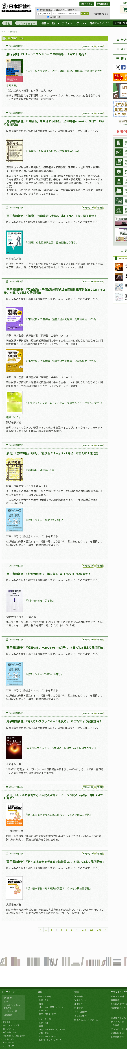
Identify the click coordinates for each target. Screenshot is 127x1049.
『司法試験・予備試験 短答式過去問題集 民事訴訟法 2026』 (61, 361)
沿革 (6, 1001)
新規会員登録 (102, 3)
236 (99, 929)
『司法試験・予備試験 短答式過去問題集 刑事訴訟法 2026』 (61, 319)
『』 (44, 674)
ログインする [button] (86, 3)
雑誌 (76, 992)
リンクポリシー (9, 1039)
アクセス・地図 (10, 1011)
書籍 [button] (44, 23)
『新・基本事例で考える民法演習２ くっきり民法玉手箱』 (58, 815)
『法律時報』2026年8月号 (39, 470)
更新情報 (6, 1022)
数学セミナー (80, 1008)
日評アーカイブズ (99, 23)
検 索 (86, 13)
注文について (8, 1028)
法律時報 (78, 996)
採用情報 (8, 1014)
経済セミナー (80, 1004)
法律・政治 (43, 1000)
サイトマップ (8, 1046)
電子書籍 (115, 1000)
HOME (4, 31)
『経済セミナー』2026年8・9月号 (44, 520)
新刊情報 (99, 46)
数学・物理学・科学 (47, 1013)
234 (84, 929)
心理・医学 (43, 1010)
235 (91, 929)
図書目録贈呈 (117, 1033)
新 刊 (7, 23)
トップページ (8, 992)
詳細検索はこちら (100, 13)
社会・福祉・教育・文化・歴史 (52, 1007)
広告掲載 (115, 1025)
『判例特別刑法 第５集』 (40, 601)
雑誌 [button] (54, 23)
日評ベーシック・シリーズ (50, 1039)
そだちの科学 (80, 1015)
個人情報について (10, 1032)
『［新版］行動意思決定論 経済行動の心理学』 (51, 242)
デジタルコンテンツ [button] (73, 23)
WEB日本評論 (117, 996)
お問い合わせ (8, 1042)
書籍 (40, 992)
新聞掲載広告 (117, 1036)
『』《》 (53, 151)
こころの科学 (80, 1011)
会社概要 (7, 997)
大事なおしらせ (88, 46)
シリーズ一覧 (44, 1019)
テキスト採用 (117, 1021)
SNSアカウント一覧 (11, 1025)
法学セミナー (80, 1000)
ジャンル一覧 (44, 996)
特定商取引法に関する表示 (14, 1035)
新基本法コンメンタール (86, 1019)
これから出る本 (26, 23)
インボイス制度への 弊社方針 (12, 1006)
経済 (41, 1003)
